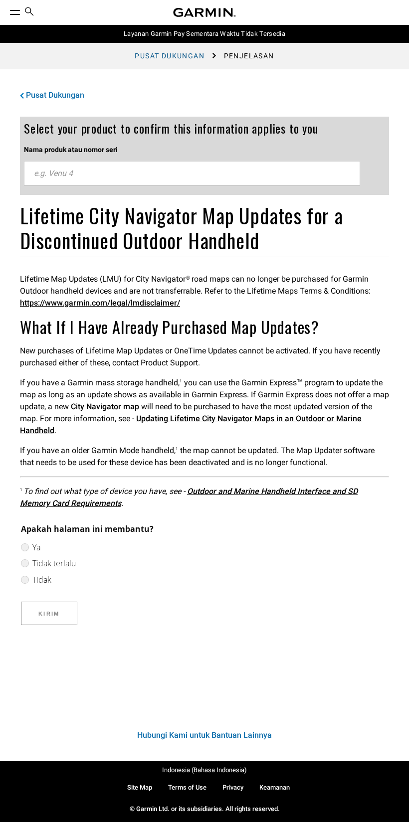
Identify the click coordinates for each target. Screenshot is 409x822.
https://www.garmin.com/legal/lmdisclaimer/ (100, 303)
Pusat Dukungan (169, 56)
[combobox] (192, 173)
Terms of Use (187, 787)
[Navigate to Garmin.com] (204, 12)
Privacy (232, 787)
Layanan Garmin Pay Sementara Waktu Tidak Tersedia (204, 33)
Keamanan (274, 787)
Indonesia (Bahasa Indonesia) (204, 770)
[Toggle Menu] (6, 10)
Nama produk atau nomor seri (71, 150)
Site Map (139, 787)
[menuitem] (29, 12)
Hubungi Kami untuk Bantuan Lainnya (204, 735)
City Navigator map (105, 406)
